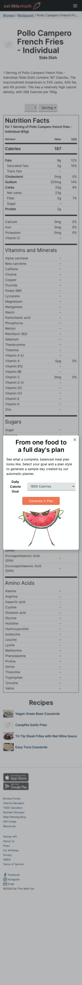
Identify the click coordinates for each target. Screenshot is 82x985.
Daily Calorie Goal (15, 486)
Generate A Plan (41, 501)
